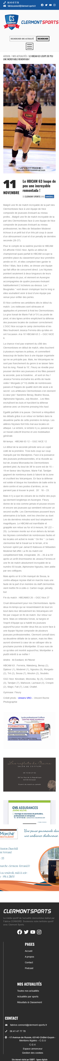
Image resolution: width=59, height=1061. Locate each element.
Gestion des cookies (32, 1052)
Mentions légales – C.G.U (32, 1040)
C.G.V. (32, 1044)
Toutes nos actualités (28, 991)
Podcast (29, 968)
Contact (29, 962)
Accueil (6, 56)
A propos (29, 956)
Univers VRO (24, 698)
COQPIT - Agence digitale (38, 1059)
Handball (50, 196)
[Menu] (29, 46)
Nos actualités (19, 56)
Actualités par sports (27, 996)
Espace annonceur (32, 1048)
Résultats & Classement (29, 1002)
